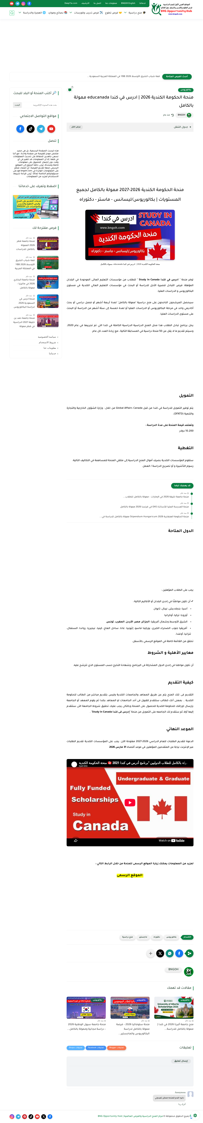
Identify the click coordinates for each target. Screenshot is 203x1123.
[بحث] (12, 12)
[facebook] (29, 3)
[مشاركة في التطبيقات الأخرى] (151, 953)
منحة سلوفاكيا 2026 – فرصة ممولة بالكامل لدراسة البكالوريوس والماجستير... (133, 1029)
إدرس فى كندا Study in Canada (111, 712)
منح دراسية (127, 937)
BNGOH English (128, 3)
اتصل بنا (97, 3)
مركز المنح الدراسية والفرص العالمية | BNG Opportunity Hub (130, 1116)
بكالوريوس (185, 90)
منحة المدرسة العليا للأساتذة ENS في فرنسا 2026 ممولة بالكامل (154, 507)
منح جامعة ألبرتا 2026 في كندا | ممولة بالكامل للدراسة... (175, 1027)
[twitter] (43, 1116)
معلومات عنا (111, 3)
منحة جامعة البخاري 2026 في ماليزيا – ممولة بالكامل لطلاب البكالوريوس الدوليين (24, 285)
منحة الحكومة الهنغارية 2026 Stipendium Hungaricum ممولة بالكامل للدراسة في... (144, 517)
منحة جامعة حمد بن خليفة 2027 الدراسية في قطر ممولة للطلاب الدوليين (24, 323)
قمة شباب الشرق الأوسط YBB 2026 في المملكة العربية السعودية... (123, 76)
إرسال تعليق (181, 1061)
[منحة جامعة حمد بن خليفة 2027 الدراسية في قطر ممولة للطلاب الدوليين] (48, 320)
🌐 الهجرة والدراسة (34, 13)
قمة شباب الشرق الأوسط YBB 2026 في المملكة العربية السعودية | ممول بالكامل (25, 265)
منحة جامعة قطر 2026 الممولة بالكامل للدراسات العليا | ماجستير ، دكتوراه (25, 246)
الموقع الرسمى (142, 863)
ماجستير (143, 937)
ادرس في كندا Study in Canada (159, 279)
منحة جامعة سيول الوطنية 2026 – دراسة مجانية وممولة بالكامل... (86, 1027)
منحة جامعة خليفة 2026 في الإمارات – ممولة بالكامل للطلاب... (156, 497)
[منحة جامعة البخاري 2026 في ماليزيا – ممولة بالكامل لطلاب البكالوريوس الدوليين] (48, 282)
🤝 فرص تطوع (113, 13)
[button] (179, 953)
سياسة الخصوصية (47, 337)
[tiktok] (31, 129)
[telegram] (17, 3)
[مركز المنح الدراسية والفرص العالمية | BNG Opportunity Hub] (172, 9)
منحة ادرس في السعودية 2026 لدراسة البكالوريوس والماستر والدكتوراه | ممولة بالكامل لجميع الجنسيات (24, 304)
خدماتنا (142, 3)
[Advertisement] (101, 47)
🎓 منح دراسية (137, 13)
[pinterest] (24, 1116)
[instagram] (23, 3)
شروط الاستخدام (47, 342)
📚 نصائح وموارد (57, 13)
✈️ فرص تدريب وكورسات (88, 13)
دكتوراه (157, 937)
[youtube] (12, 3)
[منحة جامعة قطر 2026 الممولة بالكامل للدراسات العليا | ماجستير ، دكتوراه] (48, 243)
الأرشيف (85, 3)
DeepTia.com (71, 3)
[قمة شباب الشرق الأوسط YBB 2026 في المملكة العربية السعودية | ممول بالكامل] (48, 262)
